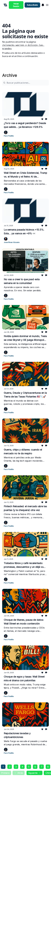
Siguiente (33, 773)
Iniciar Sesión (16, 4)
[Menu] (42, 5)
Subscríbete (32, 5)
